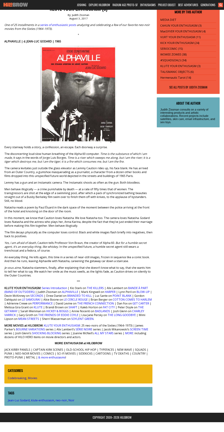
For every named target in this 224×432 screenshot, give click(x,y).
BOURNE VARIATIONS (30, 329)
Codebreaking (17, 378)
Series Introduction (54, 288)
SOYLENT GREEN (82, 319)
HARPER (110, 292)
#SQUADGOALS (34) (173, 60)
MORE (129, 333)
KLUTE (38, 307)
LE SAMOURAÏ (31, 299)
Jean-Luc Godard (19, 400)
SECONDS (36, 296)
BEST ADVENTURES (188, 5)
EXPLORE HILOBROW (99, 5)
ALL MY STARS (104, 333)
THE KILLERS (95, 288)
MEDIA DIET (168, 20)
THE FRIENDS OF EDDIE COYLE (58, 315)
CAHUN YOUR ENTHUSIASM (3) (181, 26)
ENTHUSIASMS (148, 5)
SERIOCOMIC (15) (171, 49)
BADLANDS (102, 311)
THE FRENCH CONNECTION (95, 303)
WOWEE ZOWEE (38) (173, 54)
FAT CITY (109, 307)
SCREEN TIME (139, 329)
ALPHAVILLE (70, 292)
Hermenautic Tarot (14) (175, 78)
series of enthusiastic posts (58, 25)
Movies (32, 378)
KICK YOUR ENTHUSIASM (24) (179, 43)
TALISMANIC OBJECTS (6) (177, 72)
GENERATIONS (208, 5)
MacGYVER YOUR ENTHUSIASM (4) (183, 31)
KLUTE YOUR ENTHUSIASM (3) (180, 66)
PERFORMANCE (42, 303)
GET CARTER (140, 303)
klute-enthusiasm (42, 400)
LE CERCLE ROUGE (76, 299)
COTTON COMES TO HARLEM (132, 299)
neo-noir (61, 400)
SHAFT (73, 307)
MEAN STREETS (28, 319)
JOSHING (81, 5)
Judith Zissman (198, 87)
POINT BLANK (122, 296)
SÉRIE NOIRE (84, 329)
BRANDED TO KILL (79, 296)
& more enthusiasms (51, 357)
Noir (71, 400)
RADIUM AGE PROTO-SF (125, 5)
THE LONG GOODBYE (122, 315)
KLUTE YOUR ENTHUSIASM (62, 325)
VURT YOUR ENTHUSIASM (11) (180, 37)
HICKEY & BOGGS (57, 311)
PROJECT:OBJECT (167, 5)
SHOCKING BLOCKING (46, 333)
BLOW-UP (143, 292)
